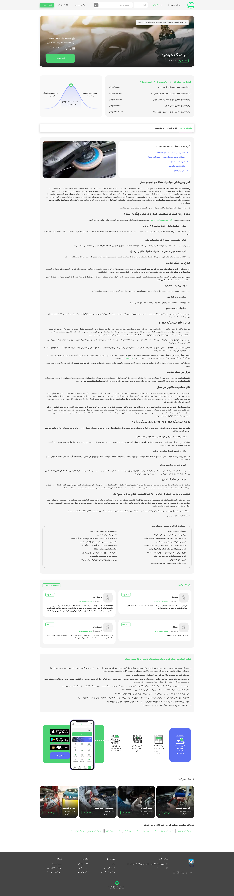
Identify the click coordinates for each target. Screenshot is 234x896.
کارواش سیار (129, 358)
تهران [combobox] (144, 5)
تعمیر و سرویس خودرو (158, 22)
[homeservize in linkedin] (178, 873)
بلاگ (113, 864)
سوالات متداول (83, 868)
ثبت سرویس (60, 58)
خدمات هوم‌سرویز (174, 5)
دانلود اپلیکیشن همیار (54, 872)
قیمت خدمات (173, 22)
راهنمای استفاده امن (108, 872)
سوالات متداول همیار (54, 868)
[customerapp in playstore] (60, 739)
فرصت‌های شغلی (109, 868)
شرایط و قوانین (83, 872)
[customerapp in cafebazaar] (60, 747)
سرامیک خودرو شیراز (150, 831)
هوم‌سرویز (182, 22)
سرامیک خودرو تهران (185, 831)
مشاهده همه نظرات (51, 585)
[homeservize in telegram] (191, 873)
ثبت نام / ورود (47, 5)
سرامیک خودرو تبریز (95, 831)
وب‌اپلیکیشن (59, 755)
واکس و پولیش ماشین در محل (161, 220)
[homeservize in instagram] (182, 873)
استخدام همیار (57, 864)
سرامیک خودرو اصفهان (114, 831)
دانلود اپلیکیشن (157, 5)
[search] (96, 5)
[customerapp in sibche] (60, 732)
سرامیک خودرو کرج (168, 831)
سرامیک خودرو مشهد (132, 831)
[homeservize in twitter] (187, 873)
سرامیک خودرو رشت (78, 831)
